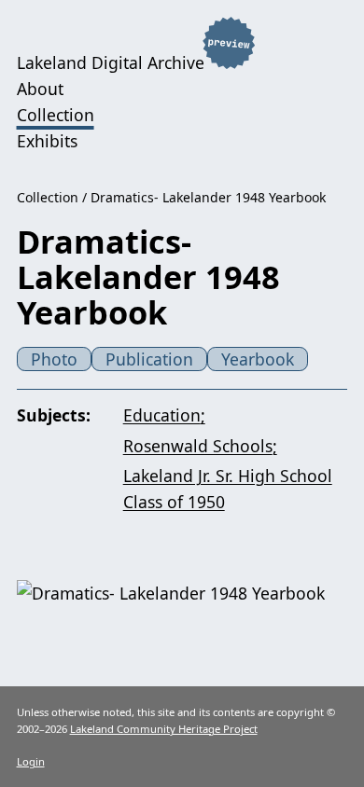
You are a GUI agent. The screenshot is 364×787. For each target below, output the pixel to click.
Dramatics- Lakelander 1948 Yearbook (208, 197)
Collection (55, 115)
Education (162, 415)
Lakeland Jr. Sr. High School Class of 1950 (227, 488)
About (40, 88)
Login (31, 761)
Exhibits (47, 141)
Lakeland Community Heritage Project (164, 729)
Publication (149, 359)
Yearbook (257, 359)
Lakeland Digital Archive (110, 62)
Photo (54, 359)
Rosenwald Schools (198, 446)
